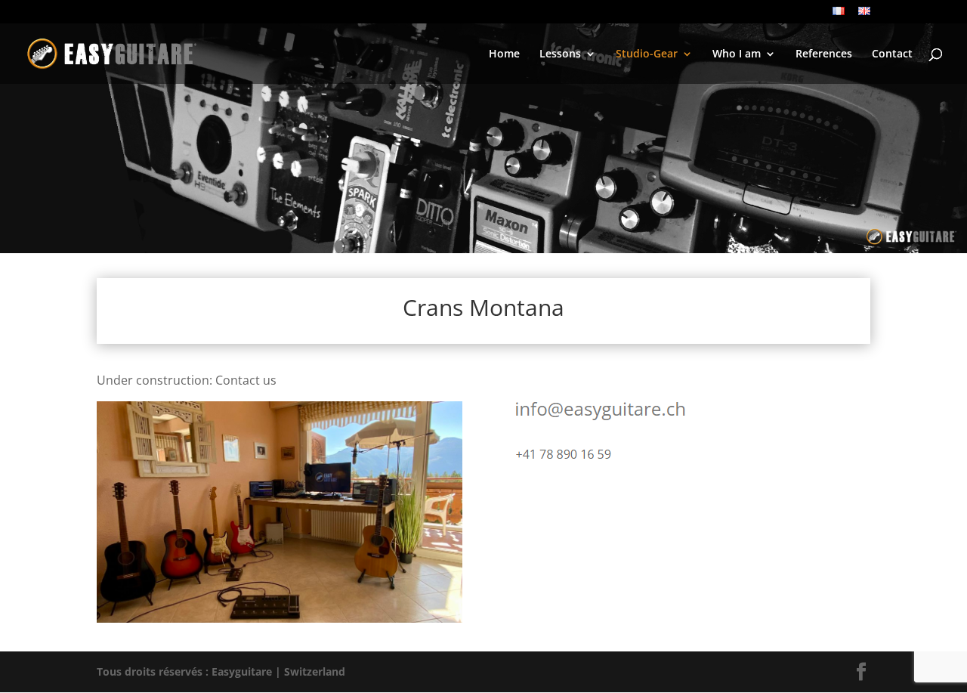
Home (504, 54)
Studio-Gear (647, 54)
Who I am (736, 54)
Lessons (560, 54)
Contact (892, 54)
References (824, 54)
